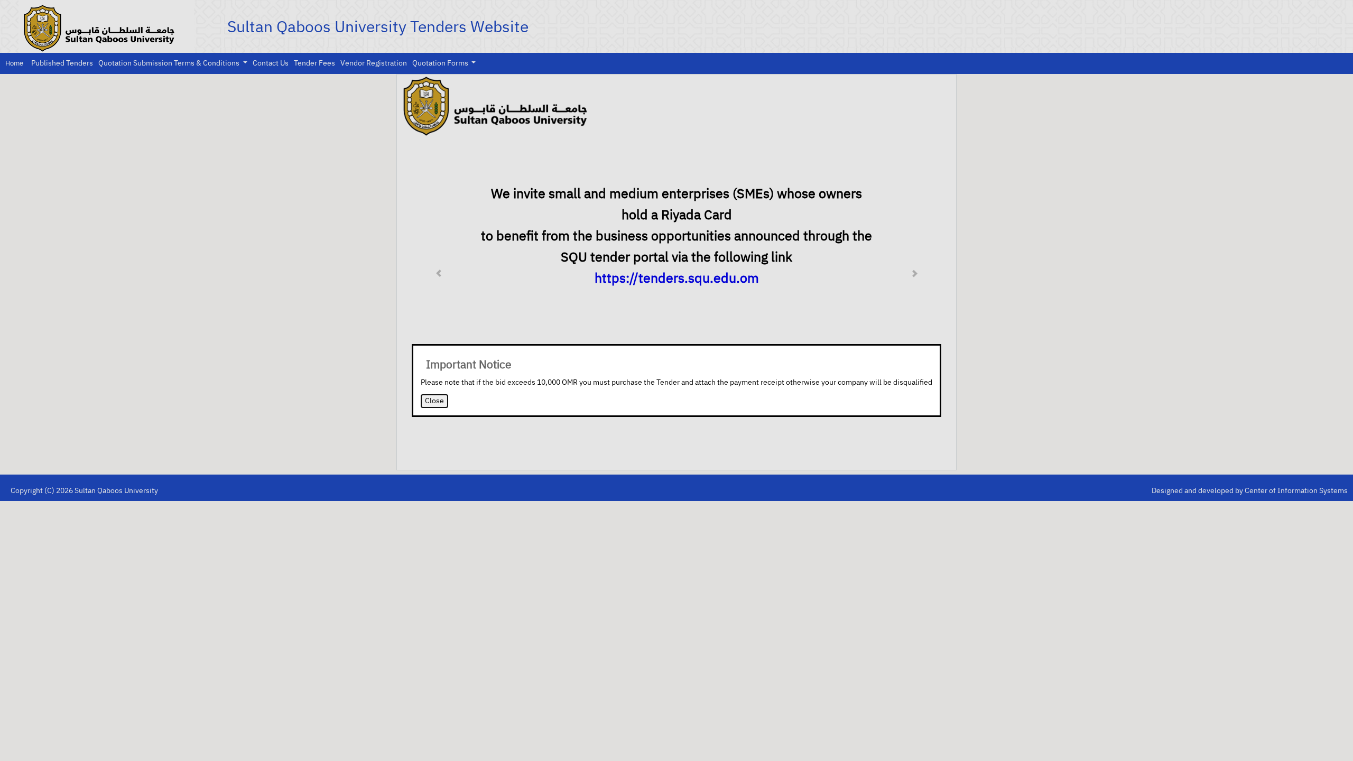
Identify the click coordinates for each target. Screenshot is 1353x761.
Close (434, 400)
